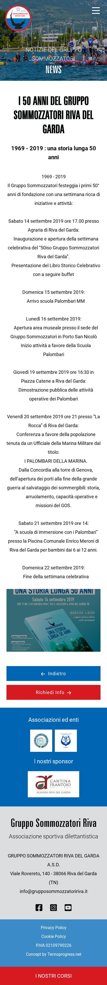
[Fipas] (41, 741)
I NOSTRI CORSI (53, 976)
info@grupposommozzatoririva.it (54, 891)
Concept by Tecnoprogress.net (53, 954)
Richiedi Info (50, 692)
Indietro (57, 673)
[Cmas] (66, 741)
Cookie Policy (53, 936)
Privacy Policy (53, 927)
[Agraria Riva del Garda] (53, 784)
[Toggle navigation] (96, 10)
